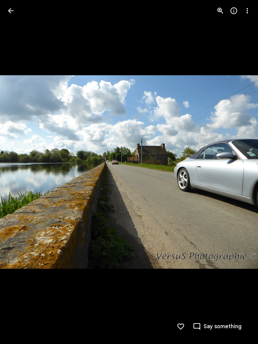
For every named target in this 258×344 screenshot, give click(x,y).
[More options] (247, 10)
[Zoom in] (220, 10)
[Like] (181, 326)
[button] (18, 172)
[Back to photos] (11, 11)
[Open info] (234, 10)
